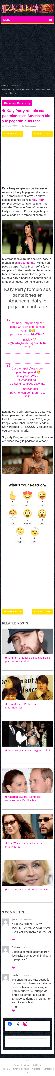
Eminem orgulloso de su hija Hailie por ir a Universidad (27, 659)
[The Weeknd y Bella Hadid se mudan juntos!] (27, 826)
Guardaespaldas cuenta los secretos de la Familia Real (22, 798)
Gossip (11, 103)
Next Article (41, 133)
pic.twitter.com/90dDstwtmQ (27, 383)
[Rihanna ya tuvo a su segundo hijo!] (27, 734)
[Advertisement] (27, 54)
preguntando (26, 262)
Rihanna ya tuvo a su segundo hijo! (29, 750)
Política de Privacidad (30, 1069)
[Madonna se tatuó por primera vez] (27, 873)
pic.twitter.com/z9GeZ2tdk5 (27, 334)
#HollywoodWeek (27, 376)
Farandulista (19, 1065)
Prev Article (14, 133)
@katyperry (36, 368)
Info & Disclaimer (10, 1069)
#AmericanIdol (27, 379)
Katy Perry (23, 103)
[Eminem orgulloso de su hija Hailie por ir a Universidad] (27, 641)
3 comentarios (30, 126)
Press (28, 1073)
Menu (6, 19)
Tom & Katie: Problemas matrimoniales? (21, 705)
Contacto (48, 1069)
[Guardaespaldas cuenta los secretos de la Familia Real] (27, 780)
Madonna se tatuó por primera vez (28, 889)
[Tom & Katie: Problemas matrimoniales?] (27, 687)
